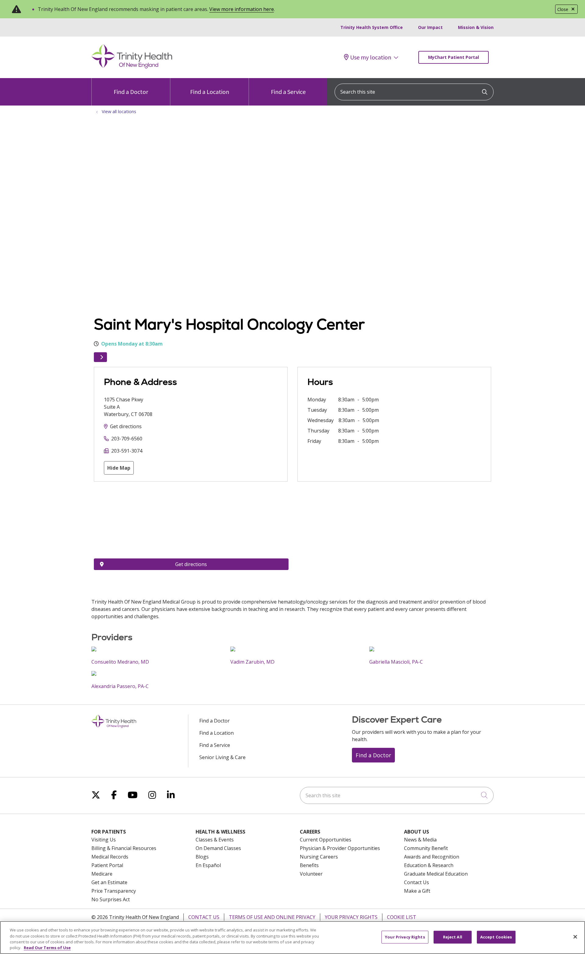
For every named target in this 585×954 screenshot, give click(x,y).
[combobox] (414, 92)
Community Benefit (426, 848)
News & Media (420, 839)
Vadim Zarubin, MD (252, 661)
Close (562, 9)
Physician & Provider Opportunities (340, 848)
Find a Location (209, 91)
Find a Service (288, 91)
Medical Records (109, 856)
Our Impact (430, 27)
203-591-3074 (126, 450)
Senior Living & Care (222, 757)
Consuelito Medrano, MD (120, 661)
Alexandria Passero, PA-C (120, 686)
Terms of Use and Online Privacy (272, 917)
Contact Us (416, 882)
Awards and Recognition (431, 856)
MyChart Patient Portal (453, 57)
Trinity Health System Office (371, 27)
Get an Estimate (109, 882)
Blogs (202, 856)
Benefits (309, 865)
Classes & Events (215, 839)
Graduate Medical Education (436, 873)
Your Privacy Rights (351, 917)
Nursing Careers (319, 856)
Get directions (126, 426)
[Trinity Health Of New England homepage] (131, 66)
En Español (208, 865)
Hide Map (118, 467)
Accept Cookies (496, 937)
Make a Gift (417, 891)
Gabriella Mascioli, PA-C (396, 661)
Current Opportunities (325, 839)
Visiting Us (103, 839)
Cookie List (401, 917)
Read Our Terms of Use (47, 947)
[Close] (575, 936)
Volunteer (311, 873)
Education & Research (428, 865)
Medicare (101, 873)
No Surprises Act (110, 899)
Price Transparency (113, 891)
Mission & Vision (476, 27)
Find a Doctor (131, 91)
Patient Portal (107, 865)
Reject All (452, 937)
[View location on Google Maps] (191, 524)
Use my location (370, 57)
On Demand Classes (218, 848)
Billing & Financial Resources (123, 848)
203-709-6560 (126, 438)
